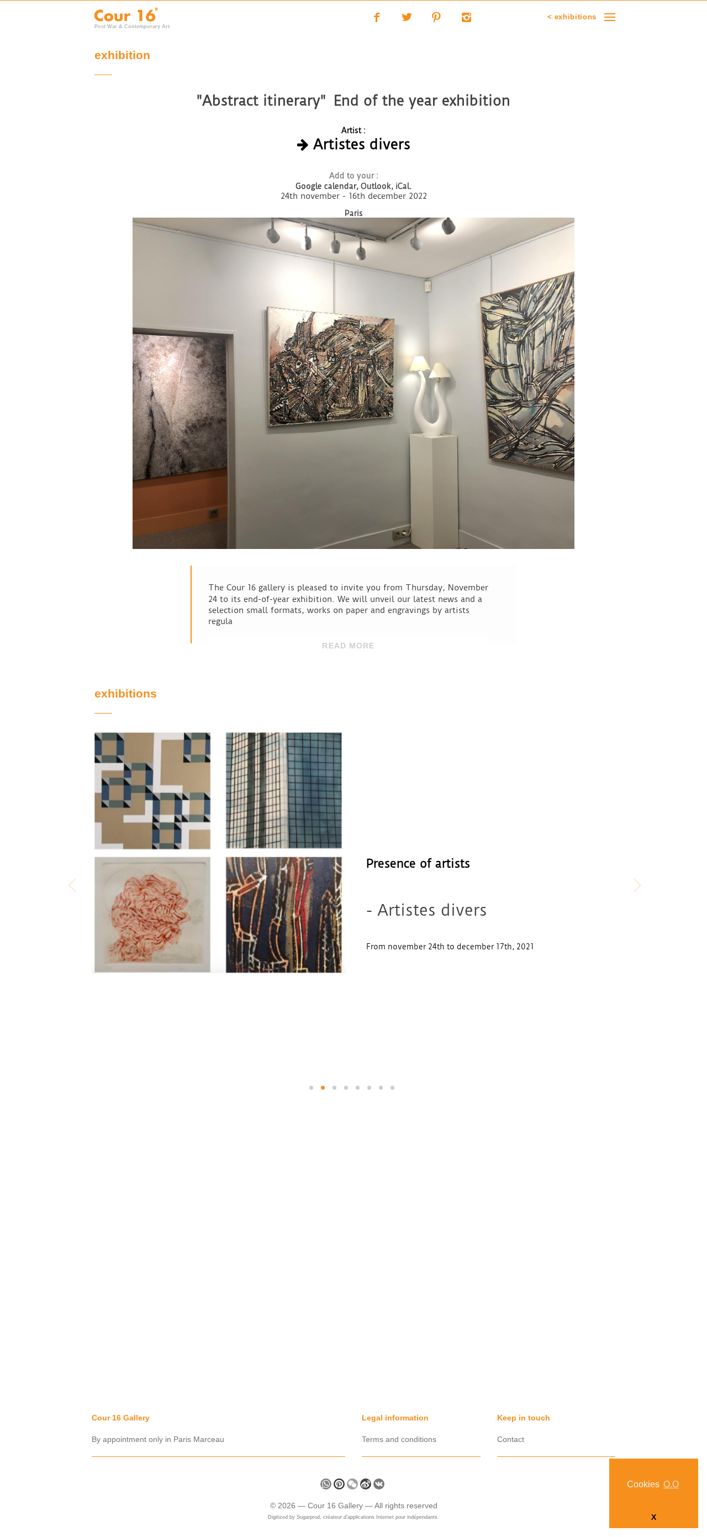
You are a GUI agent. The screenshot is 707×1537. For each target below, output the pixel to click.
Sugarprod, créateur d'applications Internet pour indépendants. (368, 1517)
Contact (510, 1439)
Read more (348, 645)
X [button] (653, 1517)
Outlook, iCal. (386, 186)
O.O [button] (671, 1484)
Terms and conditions (399, 1439)
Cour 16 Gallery (336, 1505)
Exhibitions (125, 694)
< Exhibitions (572, 17)
